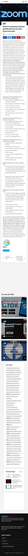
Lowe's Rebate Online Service (13, 409)
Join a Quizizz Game (11, 403)
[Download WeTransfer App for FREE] (14, 328)
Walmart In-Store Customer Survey (14, 462)
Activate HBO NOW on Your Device (14, 372)
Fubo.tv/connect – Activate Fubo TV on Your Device (16, 476)
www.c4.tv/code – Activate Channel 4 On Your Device (17, 481)
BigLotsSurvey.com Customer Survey (13, 392)
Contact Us (4, 540)
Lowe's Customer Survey (12, 407)
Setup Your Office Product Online (13, 440)
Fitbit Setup (9, 398)
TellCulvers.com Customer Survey (14, 448)
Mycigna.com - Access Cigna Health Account (14, 416)
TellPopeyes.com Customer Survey (12, 453)
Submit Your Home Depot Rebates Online (14, 442)
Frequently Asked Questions (8, 546)
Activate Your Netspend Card (12, 381)
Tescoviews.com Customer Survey (14, 457)
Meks (14, 552)
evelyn (6, 358)
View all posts (6, 250)
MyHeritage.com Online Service (13, 418)
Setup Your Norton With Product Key (13, 438)
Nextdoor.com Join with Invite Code (13, 427)
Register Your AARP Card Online (13, 435)
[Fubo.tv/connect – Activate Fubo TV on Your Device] (8, 475)
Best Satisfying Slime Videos (13, 390)
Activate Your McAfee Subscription (14, 379)
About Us (4, 538)
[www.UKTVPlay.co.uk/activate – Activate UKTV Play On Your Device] (8, 486)
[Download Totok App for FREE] (14, 307)
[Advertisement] (14, 278)
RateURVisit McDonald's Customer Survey (14, 431)
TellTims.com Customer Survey (13, 455)
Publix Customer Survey (11, 429)
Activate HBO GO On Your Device (13, 370)
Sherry (6, 34)
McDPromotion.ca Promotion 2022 (14, 411)
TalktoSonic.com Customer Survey (14, 446)
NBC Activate (9, 424)
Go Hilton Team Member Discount (14, 400)
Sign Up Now (4, 529)
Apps (4, 23)
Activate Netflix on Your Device (13, 374)
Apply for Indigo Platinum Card (13, 385)
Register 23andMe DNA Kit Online (13, 433)
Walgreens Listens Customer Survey (13, 460)
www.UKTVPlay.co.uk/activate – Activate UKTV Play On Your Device (18, 487)
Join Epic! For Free (10, 405)
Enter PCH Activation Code (12, 396)
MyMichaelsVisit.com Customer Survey (13, 423)
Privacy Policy (5, 543)
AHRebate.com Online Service (13, 383)
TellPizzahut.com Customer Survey (14, 451)
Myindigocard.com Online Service (14, 420)
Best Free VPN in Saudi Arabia (13, 387)
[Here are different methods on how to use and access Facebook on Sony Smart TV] (14, 350)
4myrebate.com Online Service (13, 368)
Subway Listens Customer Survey (14, 444)
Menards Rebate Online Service (13, 414)
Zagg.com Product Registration (13, 464)
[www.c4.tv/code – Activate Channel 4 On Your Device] (8, 481)
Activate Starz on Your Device (13, 376)
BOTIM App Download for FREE (13, 394)
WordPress (22, 552)
